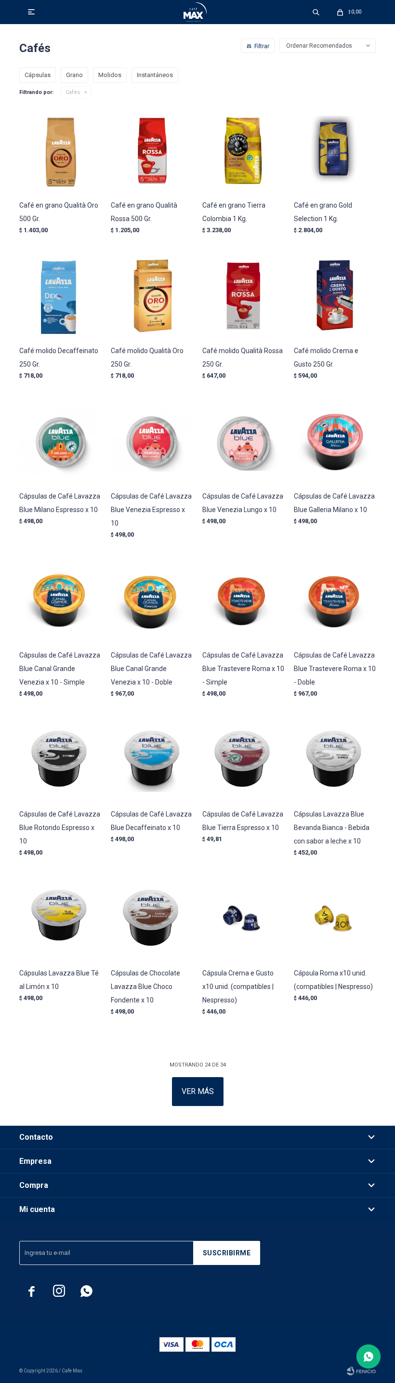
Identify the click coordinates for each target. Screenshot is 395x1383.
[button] (316, 12)
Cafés (73, 92)
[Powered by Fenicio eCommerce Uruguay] (361, 1371)
